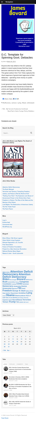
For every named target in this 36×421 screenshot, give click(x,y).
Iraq (3, 293)
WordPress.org (7, 227)
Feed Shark (4, 418)
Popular (12, 364)
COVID (19, 284)
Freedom (7, 290)
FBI (19, 288)
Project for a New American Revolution (14, 249)
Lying (19, 103)
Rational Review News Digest (11, 251)
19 (17, 342)
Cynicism (25, 284)
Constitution (6, 284)
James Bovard (18, 10)
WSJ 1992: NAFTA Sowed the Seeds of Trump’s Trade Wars (20, 402)
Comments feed (7, 224)
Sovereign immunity (23, 297)
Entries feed (6, 222)
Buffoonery (7, 103)
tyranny (21, 302)
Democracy (7, 286)
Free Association (7, 244)
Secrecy (15, 297)
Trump (12, 301)
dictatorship (17, 286)
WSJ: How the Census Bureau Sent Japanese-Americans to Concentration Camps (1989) (20, 369)
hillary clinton (29, 291)
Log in (4, 220)
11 (13, 339)
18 (13, 342)
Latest (5, 364)
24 (9, 344)
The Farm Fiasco (7, 209)
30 (4, 347)
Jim (4, 61)
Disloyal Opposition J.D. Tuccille (12, 242)
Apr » (8, 350)
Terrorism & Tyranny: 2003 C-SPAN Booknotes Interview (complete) (19, 378)
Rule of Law (9, 297)
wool (27, 302)
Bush (5, 281)
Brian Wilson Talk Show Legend (12, 238)
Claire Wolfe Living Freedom (11, 240)
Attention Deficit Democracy (11, 187)
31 (9, 347)
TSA (17, 302)
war (25, 302)
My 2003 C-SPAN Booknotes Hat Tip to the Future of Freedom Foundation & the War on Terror (20, 386)
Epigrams (14, 288)
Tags (26, 364)
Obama (10, 295)
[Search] (31, 132)
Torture (5, 302)
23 (4, 344)
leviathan (22, 293)
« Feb (4, 350)
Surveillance (17, 299)
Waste (24, 103)
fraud (23, 288)
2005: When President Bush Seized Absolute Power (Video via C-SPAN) (19, 395)
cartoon (14, 103)
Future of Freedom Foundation (12, 247)
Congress (24, 281)
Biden (5, 279)
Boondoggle (13, 279)
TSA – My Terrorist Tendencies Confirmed (15, 109)
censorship (11, 282)
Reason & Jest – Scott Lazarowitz (12, 253)
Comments (20, 364)
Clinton (17, 282)
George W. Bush (19, 290)
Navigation (9, 2)
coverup (14, 284)
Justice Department (12, 293)
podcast (23, 295)
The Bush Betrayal (8, 189)
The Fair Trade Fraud (8, 207)
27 (21, 344)
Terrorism (27, 299)
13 (21, 339)
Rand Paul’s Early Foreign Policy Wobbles (21, 111)
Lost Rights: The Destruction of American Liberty (17, 204)
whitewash (30, 103)
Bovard (21, 279)
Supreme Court (7, 300)
